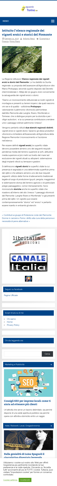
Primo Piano (15, 41)
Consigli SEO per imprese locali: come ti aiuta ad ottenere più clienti (27, 402)
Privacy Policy (13, 325)
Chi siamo (11, 319)
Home (10, 322)
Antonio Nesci (29, 39)
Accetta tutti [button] (25, 480)
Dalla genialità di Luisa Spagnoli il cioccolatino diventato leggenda (24, 455)
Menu (6, 21)
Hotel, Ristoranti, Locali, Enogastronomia (22, 426)
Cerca (47, 354)
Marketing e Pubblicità (14, 364)
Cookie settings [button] (10, 480)
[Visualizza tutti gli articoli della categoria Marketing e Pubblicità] (51, 365)
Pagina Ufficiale (11, 295)
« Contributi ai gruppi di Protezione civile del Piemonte (26, 215)
